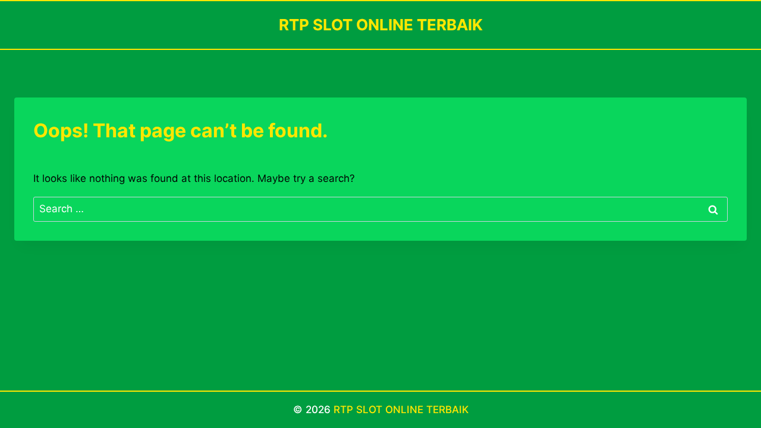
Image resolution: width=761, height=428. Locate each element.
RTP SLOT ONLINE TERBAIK (401, 410)
